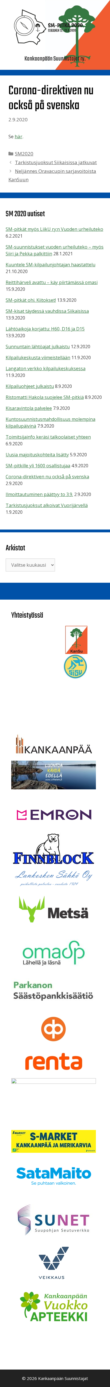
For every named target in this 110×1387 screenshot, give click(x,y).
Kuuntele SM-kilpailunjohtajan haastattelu (50, 265)
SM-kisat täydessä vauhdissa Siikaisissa (47, 311)
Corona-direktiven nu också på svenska (47, 476)
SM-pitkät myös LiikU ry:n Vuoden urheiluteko (54, 229)
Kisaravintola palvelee (29, 408)
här (18, 136)
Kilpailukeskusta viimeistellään (38, 357)
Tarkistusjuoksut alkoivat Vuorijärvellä (47, 505)
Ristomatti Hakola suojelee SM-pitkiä (45, 397)
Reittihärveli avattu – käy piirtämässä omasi (52, 282)
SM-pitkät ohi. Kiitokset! (31, 300)
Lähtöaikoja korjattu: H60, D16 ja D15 (45, 329)
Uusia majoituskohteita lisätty (37, 455)
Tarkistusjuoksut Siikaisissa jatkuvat (56, 162)
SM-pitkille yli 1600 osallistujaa (38, 466)
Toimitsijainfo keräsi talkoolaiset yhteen (48, 437)
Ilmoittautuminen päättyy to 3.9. (39, 494)
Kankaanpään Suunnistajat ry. (55, 59)
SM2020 (24, 153)
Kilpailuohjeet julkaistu (30, 386)
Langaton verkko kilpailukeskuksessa (45, 368)
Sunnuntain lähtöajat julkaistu (38, 346)
